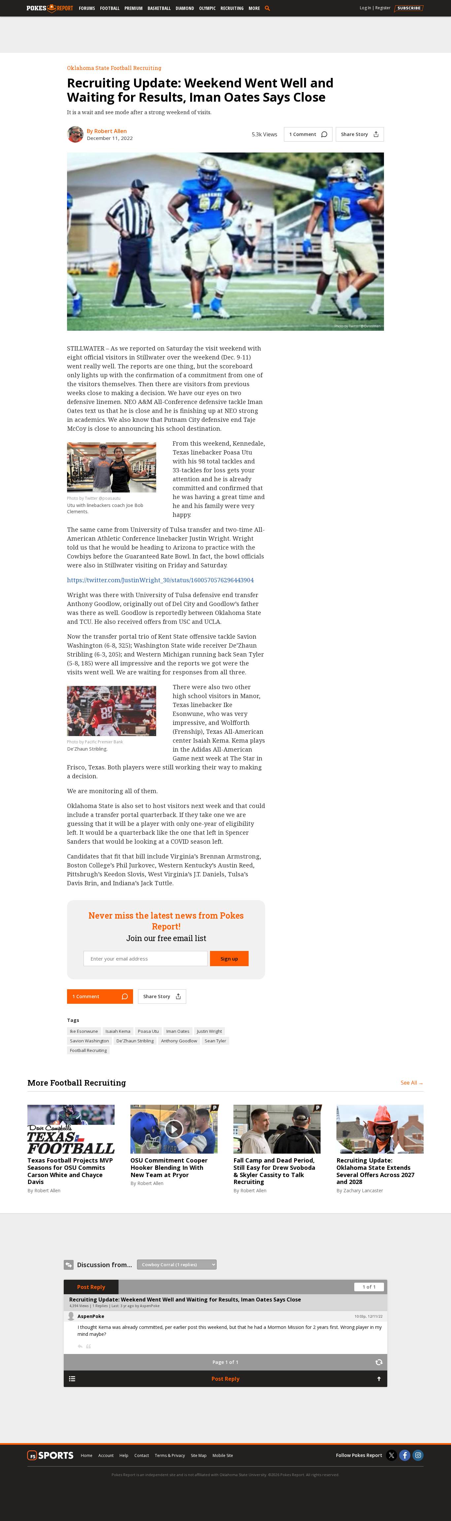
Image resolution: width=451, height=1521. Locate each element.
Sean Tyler (215, 1041)
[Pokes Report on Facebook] (404, 1455)
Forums (87, 8)
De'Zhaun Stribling (135, 1041)
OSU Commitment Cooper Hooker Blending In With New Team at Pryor (169, 1167)
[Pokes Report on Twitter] (391, 1455)
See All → (412, 1082)
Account (106, 1455)
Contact (141, 1455)
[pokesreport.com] (50, 9)
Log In (365, 8)
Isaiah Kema (118, 1031)
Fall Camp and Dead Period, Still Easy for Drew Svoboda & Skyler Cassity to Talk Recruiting (274, 1171)
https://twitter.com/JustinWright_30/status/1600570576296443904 (160, 580)
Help (124, 1455)
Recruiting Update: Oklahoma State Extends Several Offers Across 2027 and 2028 (375, 1171)
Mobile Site (223, 1455)
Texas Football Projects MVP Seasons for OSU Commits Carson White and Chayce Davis (70, 1171)
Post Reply (91, 1287)
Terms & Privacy (170, 1455)
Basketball (159, 8)
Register (383, 8)
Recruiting (232, 8)
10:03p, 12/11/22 (368, 1316)
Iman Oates (178, 1031)
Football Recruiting (88, 1050)
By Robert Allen (107, 131)
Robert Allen (47, 1190)
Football (110, 8)
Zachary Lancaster (363, 1190)
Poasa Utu (148, 1031)
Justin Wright (209, 1031)
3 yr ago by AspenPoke (140, 1305)
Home (86, 1455)
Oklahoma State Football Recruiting (114, 67)
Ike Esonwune (84, 1031)
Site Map (199, 1455)
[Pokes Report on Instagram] (418, 1455)
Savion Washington (89, 1041)
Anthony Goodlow (179, 1041)
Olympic (207, 8)
